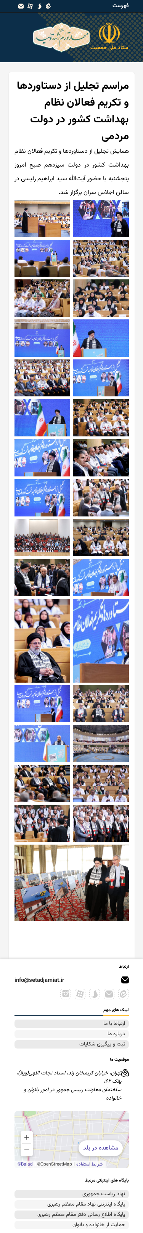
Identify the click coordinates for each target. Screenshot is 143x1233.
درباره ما (116, 1034)
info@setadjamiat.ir (39, 980)
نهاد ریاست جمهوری (103, 1194)
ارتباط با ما (114, 1024)
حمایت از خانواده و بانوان (98, 1225)
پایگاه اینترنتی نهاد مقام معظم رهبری (86, 1204)
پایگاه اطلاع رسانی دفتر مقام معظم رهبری (81, 1215)
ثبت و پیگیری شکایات (102, 1044)
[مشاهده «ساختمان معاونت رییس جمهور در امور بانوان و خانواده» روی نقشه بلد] (71, 1139)
